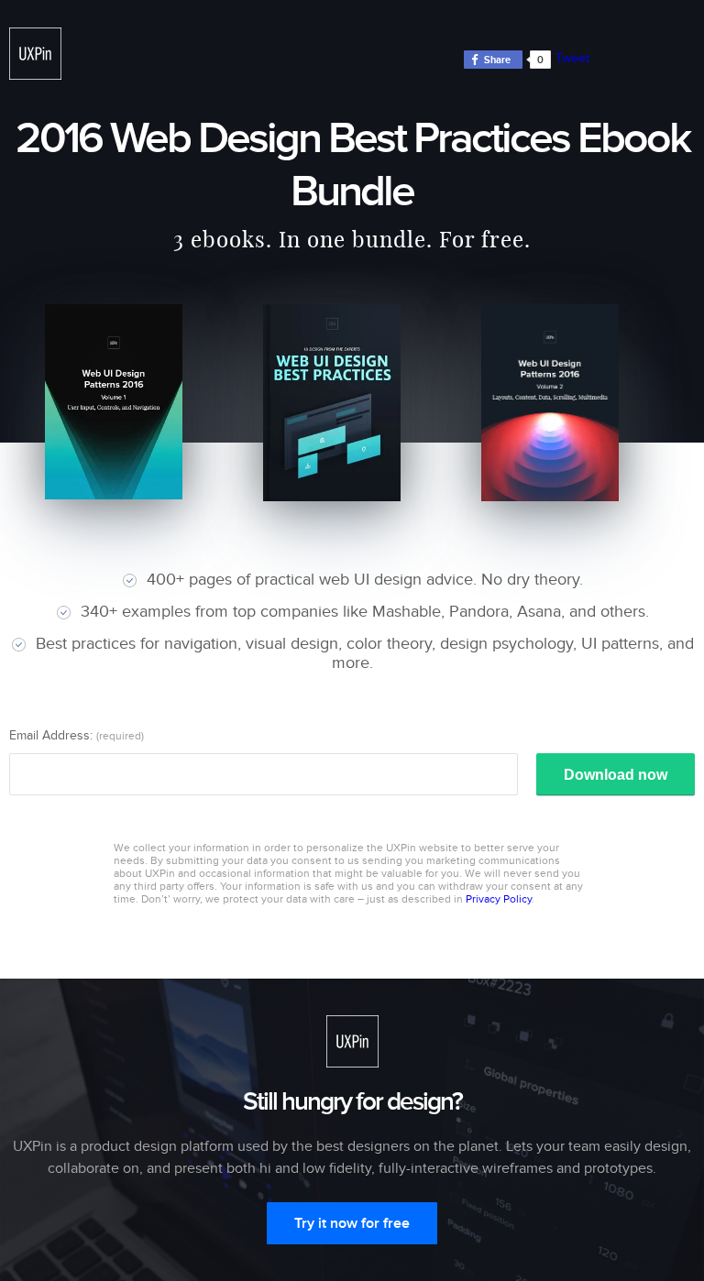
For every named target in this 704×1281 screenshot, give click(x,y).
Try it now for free (352, 1223)
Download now (615, 775)
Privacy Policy (499, 898)
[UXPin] (35, 53)
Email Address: (76, 735)
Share (497, 60)
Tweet (572, 58)
